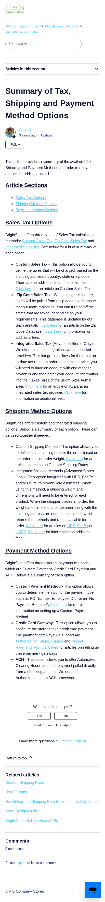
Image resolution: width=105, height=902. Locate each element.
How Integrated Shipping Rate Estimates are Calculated (51, 801)
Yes (39, 716)
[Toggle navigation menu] (91, 9)
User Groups (16, 792)
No (66, 716)
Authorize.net (26, 641)
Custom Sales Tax (37, 241)
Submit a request (72, 741)
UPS (71, 526)
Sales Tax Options (31, 197)
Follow (15, 144)
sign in (21, 863)
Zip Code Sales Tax (71, 241)
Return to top (16, 758)
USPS (21, 532)
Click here (24, 288)
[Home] (14, 9)
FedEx (82, 526)
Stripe (44, 641)
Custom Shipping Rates (25, 782)
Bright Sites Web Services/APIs (31, 820)
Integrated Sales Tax (22, 247)
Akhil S (25, 129)
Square (57, 641)
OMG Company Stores (22, 26)
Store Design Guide (21, 811)
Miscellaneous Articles (61, 26)
